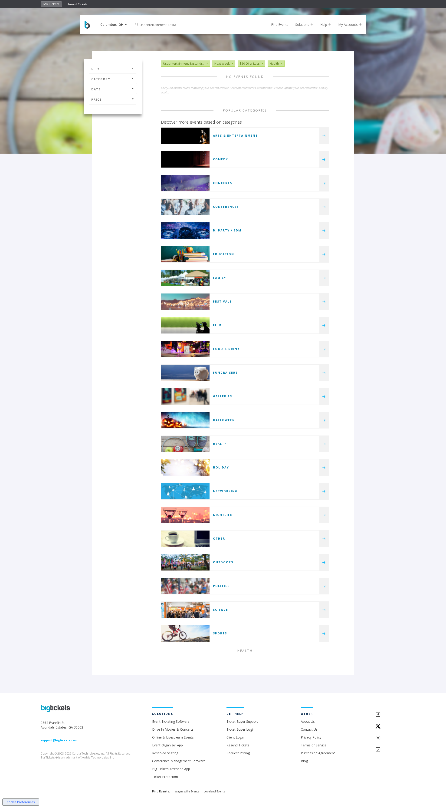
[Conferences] (185, 207)
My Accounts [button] (348, 24)
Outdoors (223, 562)
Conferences (226, 207)
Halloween (224, 420)
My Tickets (51, 4)
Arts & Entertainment (235, 136)
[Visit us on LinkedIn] (390, 750)
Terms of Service (313, 745)
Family (219, 278)
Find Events (279, 24)
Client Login (235, 737)
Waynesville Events (187, 791)
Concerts (222, 183)
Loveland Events (214, 791)
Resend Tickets (78, 4)
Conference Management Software (178, 761)
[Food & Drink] (185, 349)
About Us (308, 721)
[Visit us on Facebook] (390, 715)
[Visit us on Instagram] (390, 738)
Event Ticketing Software (171, 721)
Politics (221, 586)
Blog (304, 761)
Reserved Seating (165, 753)
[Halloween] (185, 420)
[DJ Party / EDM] (185, 230)
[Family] (185, 278)
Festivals (222, 301)
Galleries (222, 396)
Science (220, 610)
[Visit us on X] (390, 726)
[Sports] (185, 633)
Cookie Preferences (21, 802)
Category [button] (100, 79)
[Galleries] (185, 396)
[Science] (185, 610)
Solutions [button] (302, 24)
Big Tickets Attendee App (171, 769)
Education (223, 254)
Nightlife (222, 515)
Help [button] (324, 24)
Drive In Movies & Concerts (172, 729)
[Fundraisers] (185, 373)
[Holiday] (185, 467)
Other (219, 539)
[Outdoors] (185, 562)
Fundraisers (225, 373)
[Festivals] (185, 302)
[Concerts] (185, 183)
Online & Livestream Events (173, 737)
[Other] (185, 539)
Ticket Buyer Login (240, 729)
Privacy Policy (311, 737)
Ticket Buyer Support (242, 721)
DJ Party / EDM (227, 230)
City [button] (95, 69)
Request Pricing (238, 753)
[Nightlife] (185, 515)
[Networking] (185, 491)
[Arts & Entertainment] (185, 136)
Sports (220, 633)
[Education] (185, 254)
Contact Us (309, 729)
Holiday (221, 467)
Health (220, 444)
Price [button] (96, 100)
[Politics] (185, 586)
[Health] (185, 444)
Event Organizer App (167, 745)
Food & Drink (226, 349)
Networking (225, 491)
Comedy (220, 159)
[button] (113, 24)
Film (217, 325)
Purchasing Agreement (318, 753)
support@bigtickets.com (59, 740)
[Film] (185, 325)
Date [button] (96, 89)
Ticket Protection (165, 777)
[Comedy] (185, 159)
